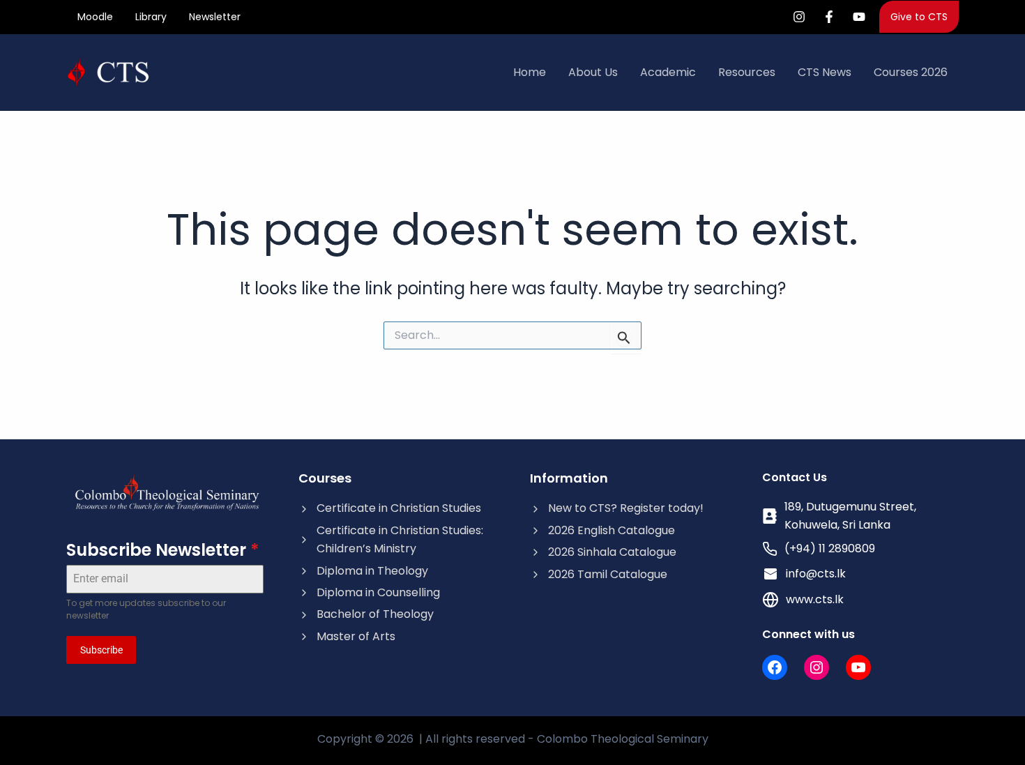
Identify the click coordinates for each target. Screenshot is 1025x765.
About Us (593, 72)
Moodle (95, 17)
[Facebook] (829, 16)
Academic (668, 72)
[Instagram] (799, 16)
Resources (746, 72)
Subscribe (101, 650)
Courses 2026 (911, 72)
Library (151, 17)
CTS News (824, 72)
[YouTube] (859, 16)
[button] (919, 17)
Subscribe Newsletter (162, 549)
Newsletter (215, 17)
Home (529, 72)
